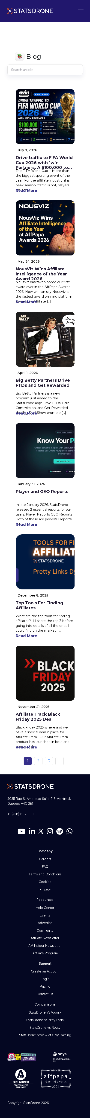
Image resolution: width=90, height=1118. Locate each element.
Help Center (45, 908)
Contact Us (45, 994)
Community (45, 930)
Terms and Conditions (45, 874)
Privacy (45, 889)
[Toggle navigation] (79, 11)
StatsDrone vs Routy (45, 1027)
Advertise (45, 923)
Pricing (45, 986)
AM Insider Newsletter (45, 945)
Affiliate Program (45, 953)
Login (45, 979)
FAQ (45, 867)
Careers (45, 859)
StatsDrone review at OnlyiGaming (45, 1035)
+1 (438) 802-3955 (21, 814)
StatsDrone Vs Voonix (45, 1012)
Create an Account (45, 971)
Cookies (45, 882)
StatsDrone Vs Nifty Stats (45, 1020)
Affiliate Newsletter (45, 938)
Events (45, 915)
